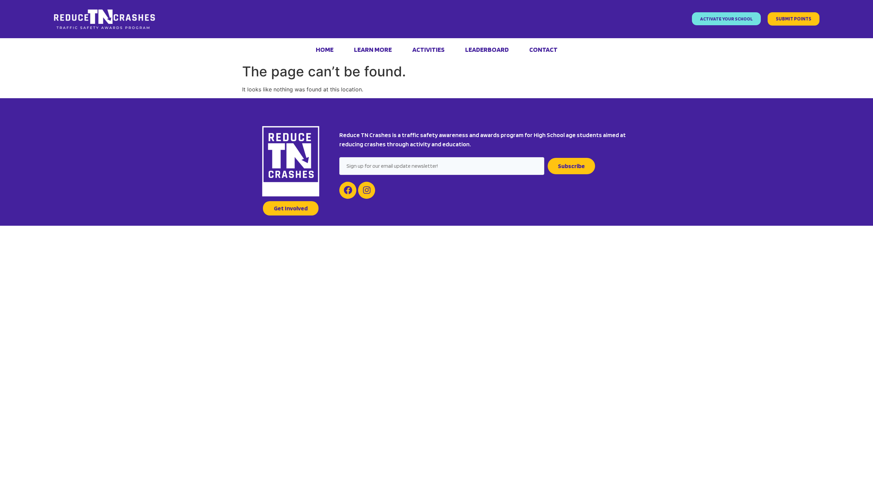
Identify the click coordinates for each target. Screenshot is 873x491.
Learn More (373, 49)
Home (325, 49)
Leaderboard (487, 49)
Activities (428, 49)
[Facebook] (347, 190)
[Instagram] (366, 190)
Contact (543, 49)
